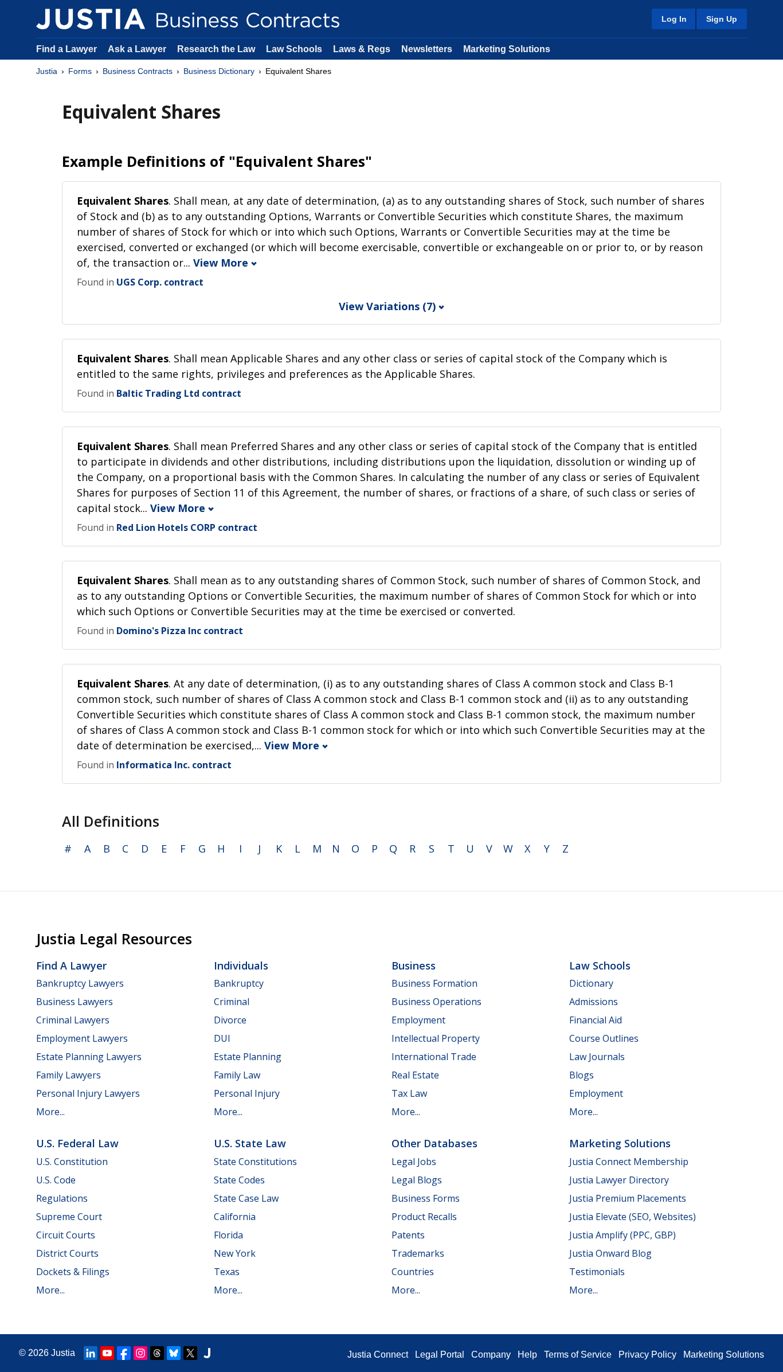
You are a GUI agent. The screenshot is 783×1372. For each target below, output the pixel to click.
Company (491, 1354)
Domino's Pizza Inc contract (179, 630)
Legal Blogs (416, 1180)
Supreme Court (69, 1216)
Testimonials (597, 1271)
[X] (190, 1353)
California (235, 1216)
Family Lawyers (68, 1075)
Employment (418, 1020)
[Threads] (157, 1353)
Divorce (230, 1020)
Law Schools (294, 49)
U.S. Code (56, 1180)
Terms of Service (578, 1354)
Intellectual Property (435, 1038)
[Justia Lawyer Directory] (207, 1353)
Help (527, 1354)
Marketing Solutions (506, 49)
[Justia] (90, 19)
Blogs (581, 1075)
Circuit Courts (65, 1235)
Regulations (62, 1198)
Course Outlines (604, 1038)
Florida (228, 1235)
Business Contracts (138, 71)
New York (235, 1253)
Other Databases (434, 1143)
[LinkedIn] (90, 1353)
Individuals (241, 965)
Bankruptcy (239, 983)
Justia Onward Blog (610, 1253)
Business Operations (436, 1001)
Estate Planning (247, 1056)
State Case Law (246, 1198)
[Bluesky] (174, 1353)
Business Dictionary (219, 71)
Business (413, 965)
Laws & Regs (361, 49)
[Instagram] (140, 1353)
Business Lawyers (74, 1001)
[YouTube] (107, 1353)
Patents (408, 1235)
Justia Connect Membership (628, 1161)
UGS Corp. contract (159, 282)
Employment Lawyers (82, 1038)
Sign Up (721, 19)
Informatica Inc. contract (174, 765)
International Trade (433, 1056)
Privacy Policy (647, 1354)
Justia (46, 71)
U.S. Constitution (72, 1161)
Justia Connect (377, 1354)
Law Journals (597, 1056)
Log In (674, 19)
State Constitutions (255, 1161)
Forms (80, 71)
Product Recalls (424, 1216)
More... (50, 1111)
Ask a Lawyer (138, 49)
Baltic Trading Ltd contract (178, 393)
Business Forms (425, 1198)
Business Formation (434, 983)
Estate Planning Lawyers (89, 1056)
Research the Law (216, 49)
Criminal (231, 1001)
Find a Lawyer (66, 49)
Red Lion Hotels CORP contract (186, 527)
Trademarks (417, 1253)
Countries (412, 1271)
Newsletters (426, 49)
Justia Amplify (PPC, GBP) (622, 1235)
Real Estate (415, 1075)
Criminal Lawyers (72, 1020)
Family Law (237, 1075)
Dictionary (591, 983)
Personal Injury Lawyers (88, 1093)
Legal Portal (439, 1354)
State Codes (239, 1180)
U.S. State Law (250, 1143)
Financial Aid (595, 1020)
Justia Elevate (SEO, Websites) (632, 1216)
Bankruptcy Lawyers (80, 983)
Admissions (593, 1001)
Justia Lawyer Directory (619, 1180)
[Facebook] (124, 1353)
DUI (222, 1038)
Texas (227, 1271)
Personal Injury (247, 1093)
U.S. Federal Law (77, 1143)
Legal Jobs (413, 1161)
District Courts (67, 1253)
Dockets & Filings (72, 1271)
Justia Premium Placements (627, 1198)
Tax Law (409, 1093)
